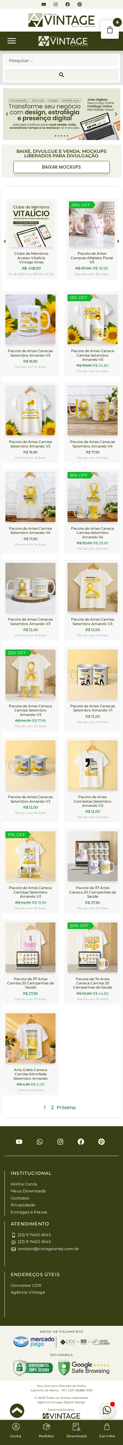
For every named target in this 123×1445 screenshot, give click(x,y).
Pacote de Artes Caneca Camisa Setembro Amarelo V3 (30, 710)
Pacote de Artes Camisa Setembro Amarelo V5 (30, 443)
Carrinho (107, 1436)
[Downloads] (76, 1426)
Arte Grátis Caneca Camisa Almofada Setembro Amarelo (30, 1074)
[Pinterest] (79, 4)
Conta (15, 1436)
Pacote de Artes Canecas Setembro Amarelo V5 (30, 353)
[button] (12, 42)
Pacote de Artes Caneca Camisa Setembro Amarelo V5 (92, 355)
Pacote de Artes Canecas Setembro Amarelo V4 (92, 443)
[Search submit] (61, 75)
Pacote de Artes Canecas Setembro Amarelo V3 (30, 621)
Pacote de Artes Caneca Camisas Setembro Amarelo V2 (30, 892)
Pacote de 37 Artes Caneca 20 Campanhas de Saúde (92, 892)
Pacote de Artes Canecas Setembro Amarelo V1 (92, 708)
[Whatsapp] (39, 1141)
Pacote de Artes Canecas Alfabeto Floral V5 (92, 257)
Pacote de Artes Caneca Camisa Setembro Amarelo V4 (92, 532)
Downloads (77, 1436)
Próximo (66, 1107)
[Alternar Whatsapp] (107, 1410)
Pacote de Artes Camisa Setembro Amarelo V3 (92, 621)
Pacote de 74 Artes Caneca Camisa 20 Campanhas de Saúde (92, 983)
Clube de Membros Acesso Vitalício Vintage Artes (31, 257)
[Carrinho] (107, 1426)
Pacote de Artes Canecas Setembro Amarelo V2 (30, 799)
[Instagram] (55, 4)
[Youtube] (43, 4)
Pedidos (46, 1436)
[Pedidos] (46, 1426)
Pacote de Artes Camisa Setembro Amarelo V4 (30, 530)
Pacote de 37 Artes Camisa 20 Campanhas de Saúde (30, 983)
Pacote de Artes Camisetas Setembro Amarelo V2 (92, 801)
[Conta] (16, 1426)
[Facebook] (67, 4)
